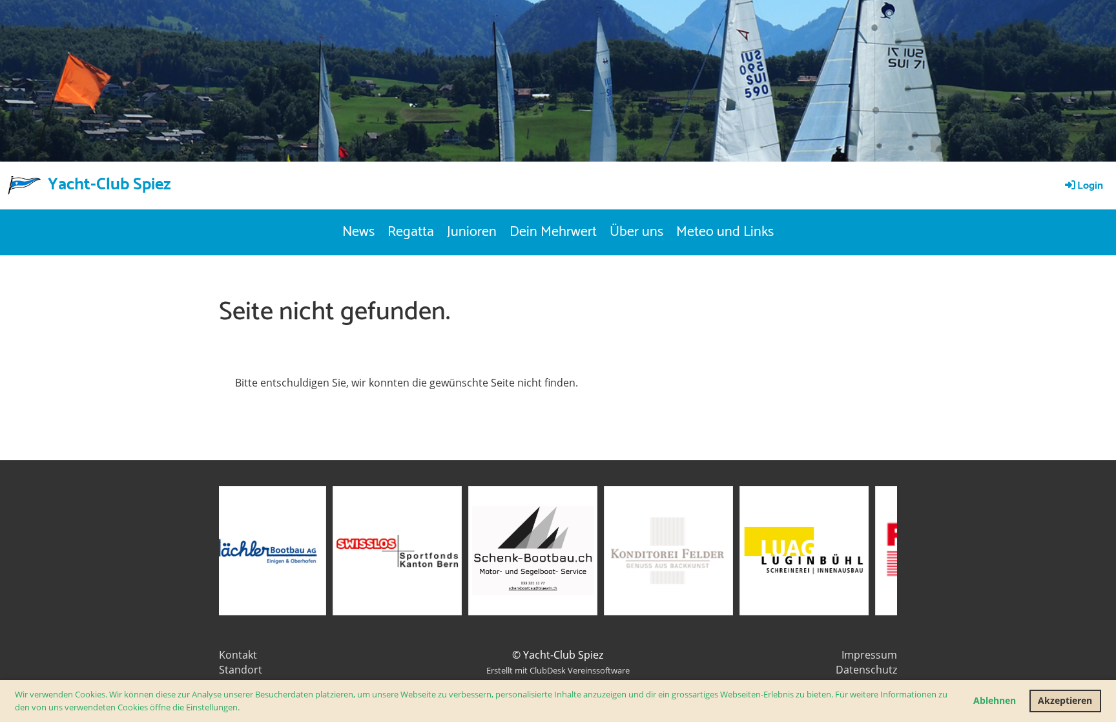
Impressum (869, 655)
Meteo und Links (725, 232)
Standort (240, 670)
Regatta (411, 232)
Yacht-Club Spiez (109, 184)
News (358, 232)
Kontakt (238, 655)
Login (1090, 186)
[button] (243, 708)
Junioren (472, 232)
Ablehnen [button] (994, 700)
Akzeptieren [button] (1065, 700)
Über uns (636, 232)
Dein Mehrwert (553, 232)
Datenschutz (866, 670)
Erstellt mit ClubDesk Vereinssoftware (558, 670)
